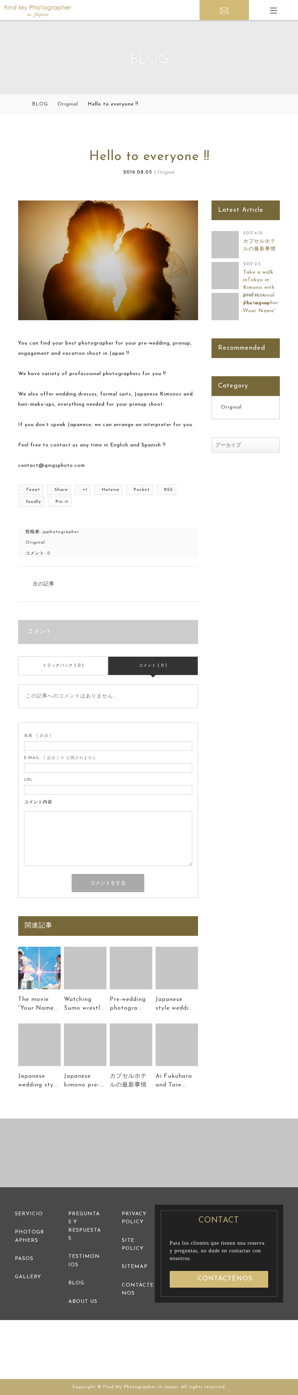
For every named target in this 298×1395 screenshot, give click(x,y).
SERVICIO (29, 1214)
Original (166, 172)
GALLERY (28, 1277)
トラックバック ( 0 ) (63, 666)
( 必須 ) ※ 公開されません (60, 758)
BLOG (76, 1283)
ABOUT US (82, 1301)
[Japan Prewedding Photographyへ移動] (20, 104)
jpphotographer (61, 532)
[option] (50, 1152)
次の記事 (44, 584)
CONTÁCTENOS (225, 1279)
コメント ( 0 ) (153, 666)
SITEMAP (135, 1266)
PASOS (24, 1258)
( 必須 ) (38, 736)
